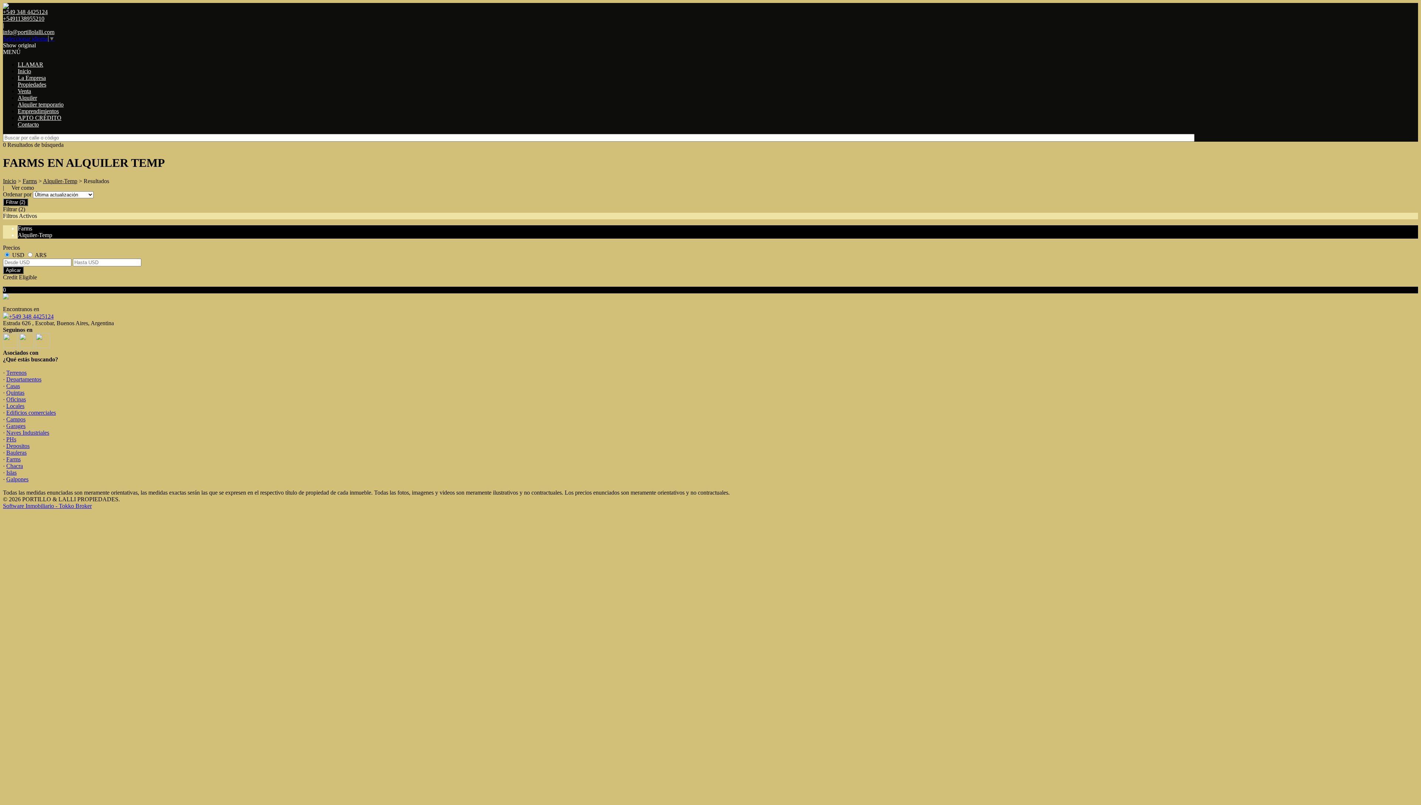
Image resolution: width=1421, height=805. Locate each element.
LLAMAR (30, 64)
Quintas (15, 393)
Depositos (18, 446)
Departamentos (23, 379)
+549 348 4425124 (31, 316)
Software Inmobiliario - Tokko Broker (47, 506)
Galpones (17, 479)
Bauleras (16, 452)
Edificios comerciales (31, 413)
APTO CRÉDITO (39, 118)
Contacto (28, 124)
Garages (16, 426)
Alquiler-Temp (60, 181)
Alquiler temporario (41, 104)
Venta (24, 91)
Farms (30, 181)
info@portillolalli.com (28, 32)
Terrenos (16, 373)
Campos (16, 419)
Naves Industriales (27, 433)
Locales (15, 406)
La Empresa (32, 78)
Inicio (24, 71)
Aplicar (13, 270)
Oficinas (16, 399)
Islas (11, 472)
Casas (13, 386)
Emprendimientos (38, 111)
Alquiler (27, 98)
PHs (11, 439)
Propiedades (32, 84)
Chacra (14, 466)
